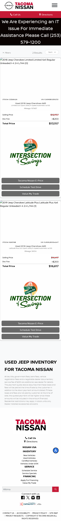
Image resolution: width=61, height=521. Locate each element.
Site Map (54, 513)
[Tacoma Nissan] (19, 5)
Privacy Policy (39, 513)
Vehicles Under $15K (29, 463)
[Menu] (55, 5)
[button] (56, 450)
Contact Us (9, 513)
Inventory (29, 451)
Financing (29, 476)
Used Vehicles (29, 458)
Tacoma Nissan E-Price (30, 180)
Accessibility (23, 513)
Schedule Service (29, 470)
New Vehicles (29, 455)
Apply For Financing (29, 480)
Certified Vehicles (29, 460)
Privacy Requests (15, 515)
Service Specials (29, 473)
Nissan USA (29, 447)
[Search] (55, 489)
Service (29, 466)
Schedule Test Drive (30, 187)
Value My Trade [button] (30, 193)
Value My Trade (29, 483)
